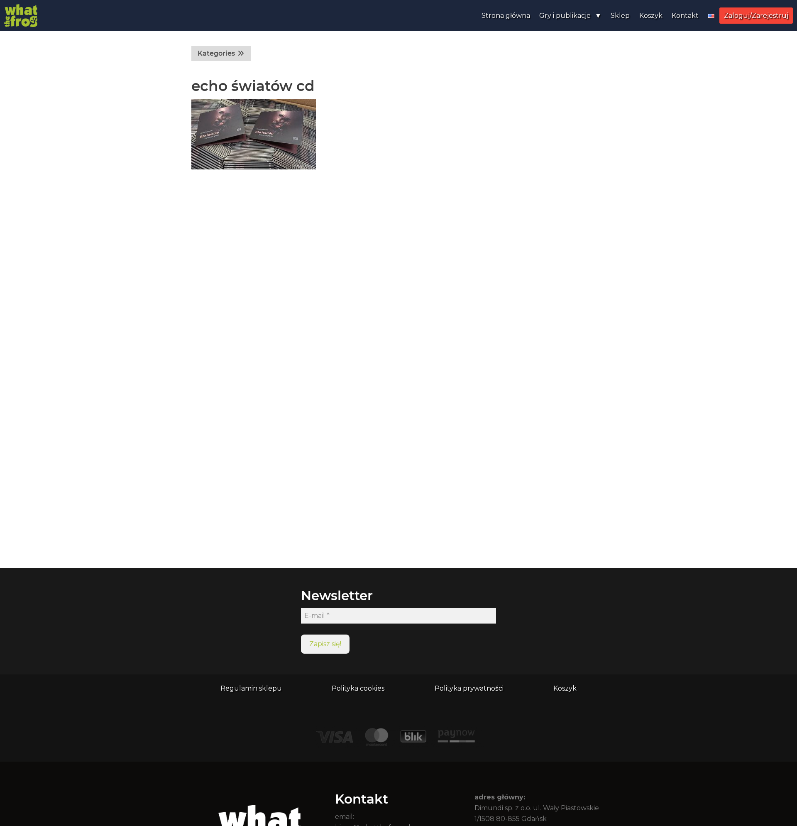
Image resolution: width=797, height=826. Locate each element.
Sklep (620, 16)
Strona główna (506, 16)
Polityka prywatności (469, 688)
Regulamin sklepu (251, 688)
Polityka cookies (358, 688)
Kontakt (685, 16)
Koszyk (651, 16)
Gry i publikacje (565, 16)
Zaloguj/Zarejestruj (756, 16)
